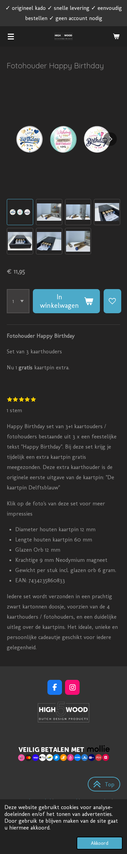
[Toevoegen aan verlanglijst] (112, 301)
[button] (20, 212)
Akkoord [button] (99, 843)
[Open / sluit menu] (10, 36)
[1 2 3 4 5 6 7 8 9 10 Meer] (18, 301)
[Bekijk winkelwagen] (116, 36)
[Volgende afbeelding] (110, 139)
